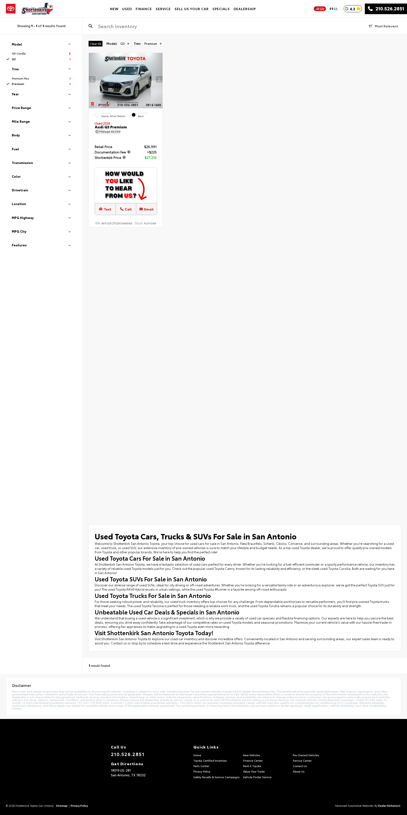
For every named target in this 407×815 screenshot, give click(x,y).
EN (322, 9)
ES (336, 9)
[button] (159, 80)
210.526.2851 (388, 8)
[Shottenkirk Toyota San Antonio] (37, 9)
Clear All (95, 44)
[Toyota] (11, 9)
